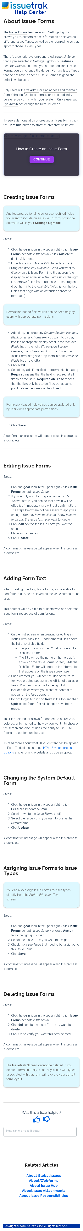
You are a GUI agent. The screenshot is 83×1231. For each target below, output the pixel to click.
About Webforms (43, 1181)
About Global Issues (43, 1176)
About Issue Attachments (43, 1191)
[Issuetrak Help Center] (24, 3)
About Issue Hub (44, 1186)
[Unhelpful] (46, 1121)
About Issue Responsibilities (43, 1196)
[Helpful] (37, 1121)
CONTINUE (41, 159)
